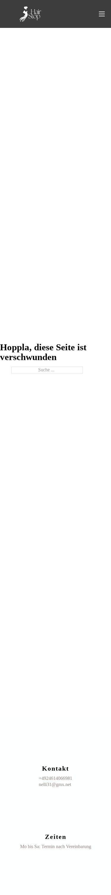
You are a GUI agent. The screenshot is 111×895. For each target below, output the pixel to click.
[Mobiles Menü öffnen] (102, 14)
